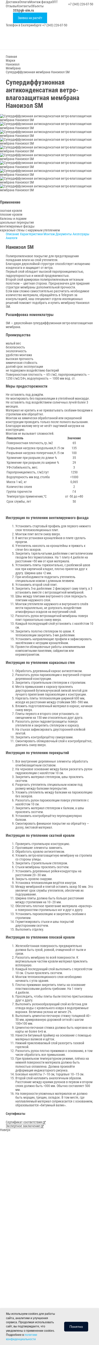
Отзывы (11, 6)
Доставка (12, 2)
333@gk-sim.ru (23, 10)
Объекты (37, 6)
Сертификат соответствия (24, 1122)
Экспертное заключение (23, 1126)
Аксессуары (81, 234)
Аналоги (11, 238)
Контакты (24, 6)
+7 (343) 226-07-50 (80, 4)
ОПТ (55, 2)
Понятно (76, 1327)
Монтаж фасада (40, 2)
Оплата (24, 2)
